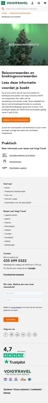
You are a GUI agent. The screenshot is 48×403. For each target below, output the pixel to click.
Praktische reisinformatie (20, 13)
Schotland (9, 237)
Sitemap (6, 393)
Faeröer (8, 222)
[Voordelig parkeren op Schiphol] (5, 157)
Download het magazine (13, 274)
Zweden (8, 233)
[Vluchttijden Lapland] (5, 170)
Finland (8, 230)
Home (4, 13)
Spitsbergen (10, 245)
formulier (31, 268)
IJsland (7, 219)
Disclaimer (7, 389)
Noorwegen (10, 226)
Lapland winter (11, 215)
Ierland (7, 241)
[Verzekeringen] (5, 163)
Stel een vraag (11, 199)
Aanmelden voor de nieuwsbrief (18, 202)
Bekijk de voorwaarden (15, 120)
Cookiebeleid (36, 389)
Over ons (8, 195)
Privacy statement (21, 389)
